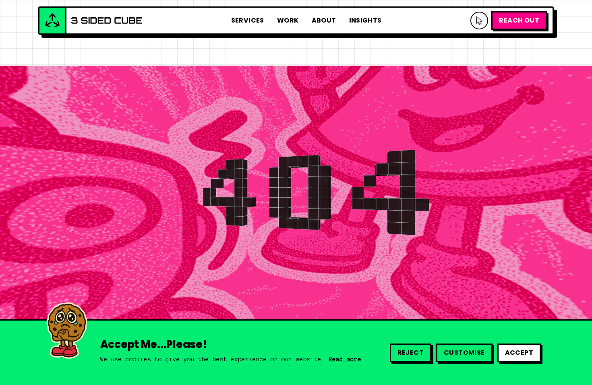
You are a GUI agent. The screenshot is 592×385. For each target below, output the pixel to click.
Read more (345, 359)
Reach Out (519, 20)
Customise (464, 352)
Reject (410, 352)
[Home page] (90, 20)
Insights (365, 20)
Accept (519, 352)
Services (247, 20)
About (324, 20)
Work (288, 20)
